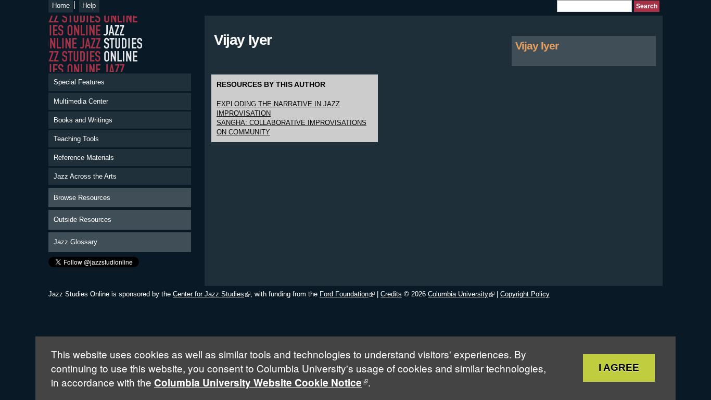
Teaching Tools (76, 139)
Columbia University (458, 294)
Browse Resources (82, 198)
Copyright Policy (525, 294)
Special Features (79, 82)
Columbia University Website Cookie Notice (258, 383)
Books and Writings (83, 120)
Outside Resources (82, 219)
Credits (391, 294)
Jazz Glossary (75, 242)
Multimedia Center (81, 101)
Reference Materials (84, 157)
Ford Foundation (344, 294)
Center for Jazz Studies (208, 294)
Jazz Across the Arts (85, 176)
